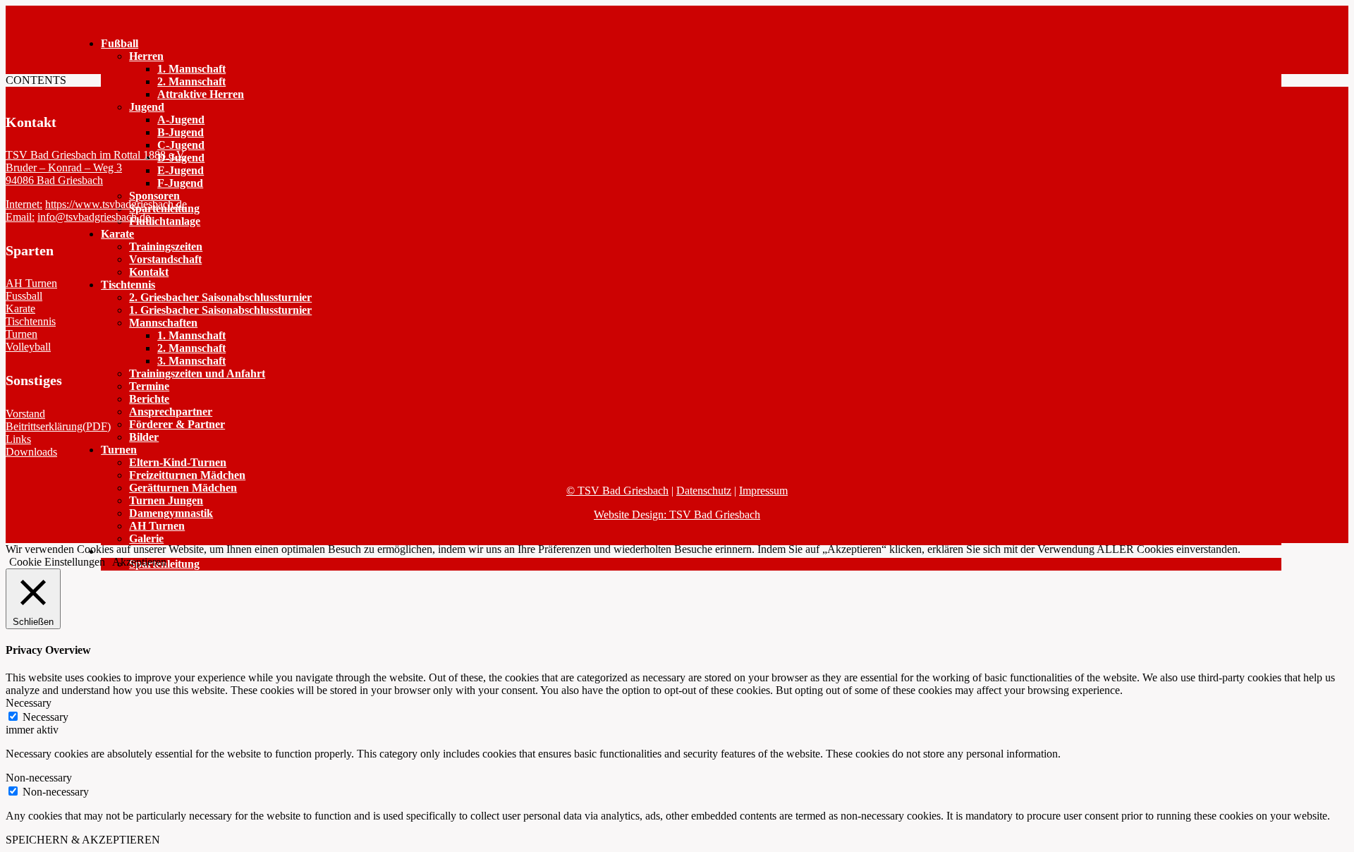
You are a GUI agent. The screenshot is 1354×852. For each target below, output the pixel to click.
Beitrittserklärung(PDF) (58, 426)
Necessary (45, 717)
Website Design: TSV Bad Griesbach (677, 515)
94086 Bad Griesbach (54, 180)
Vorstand (25, 414)
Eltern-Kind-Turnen (177, 462)
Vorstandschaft (165, 259)
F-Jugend (180, 183)
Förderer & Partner (177, 424)
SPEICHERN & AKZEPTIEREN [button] (83, 840)
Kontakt (149, 272)
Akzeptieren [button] (139, 562)
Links (18, 439)
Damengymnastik (171, 513)
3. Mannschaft (191, 361)
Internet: (24, 204)
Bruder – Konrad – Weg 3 (64, 168)
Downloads (31, 452)
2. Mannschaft (191, 81)
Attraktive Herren (200, 94)
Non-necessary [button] (39, 778)
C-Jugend (181, 145)
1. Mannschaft (191, 69)
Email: (20, 217)
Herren (146, 56)
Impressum (763, 491)
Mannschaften (163, 323)
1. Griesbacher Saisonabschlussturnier (220, 310)
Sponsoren (154, 196)
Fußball (119, 43)
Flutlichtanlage (164, 221)
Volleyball (28, 347)
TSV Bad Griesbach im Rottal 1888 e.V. (96, 155)
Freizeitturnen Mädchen (187, 475)
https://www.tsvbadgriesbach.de (116, 204)
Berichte (149, 399)
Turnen (119, 450)
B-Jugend (180, 132)
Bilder (144, 437)
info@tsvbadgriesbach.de (93, 217)
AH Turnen (157, 526)
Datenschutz (703, 491)
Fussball (24, 296)
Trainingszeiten (165, 246)
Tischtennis (128, 285)
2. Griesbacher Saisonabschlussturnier (220, 297)
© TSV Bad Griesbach (617, 491)
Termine (149, 386)
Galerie (146, 538)
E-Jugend (180, 170)
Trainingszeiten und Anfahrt (197, 373)
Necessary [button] (28, 703)
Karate (117, 234)
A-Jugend (181, 120)
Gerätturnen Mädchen (183, 488)
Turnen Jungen (166, 500)
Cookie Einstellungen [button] (57, 562)
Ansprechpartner (170, 412)
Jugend (146, 107)
